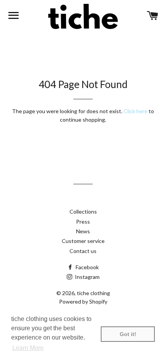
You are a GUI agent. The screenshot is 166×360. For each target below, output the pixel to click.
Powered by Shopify (83, 301)
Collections (83, 211)
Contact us (83, 251)
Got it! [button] (128, 334)
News (83, 231)
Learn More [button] (28, 348)
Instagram (87, 276)
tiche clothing (93, 293)
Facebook (87, 267)
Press (83, 221)
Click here (135, 111)
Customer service (83, 241)
